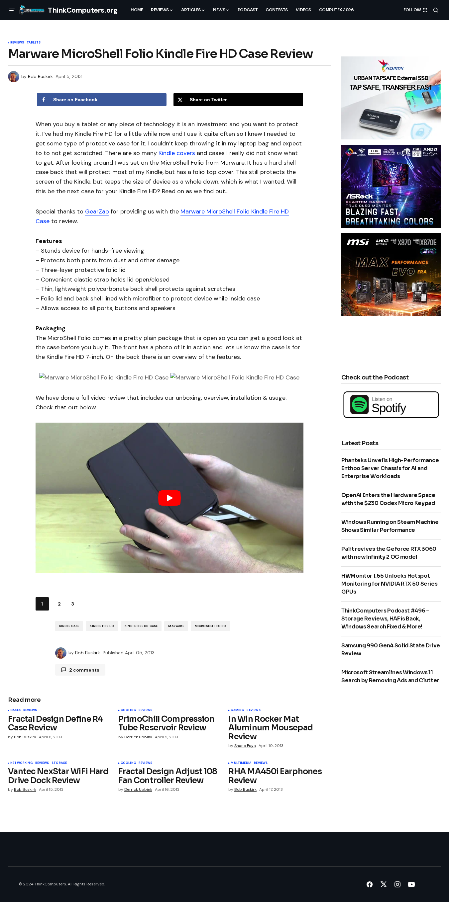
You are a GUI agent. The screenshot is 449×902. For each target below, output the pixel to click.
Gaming (237, 710)
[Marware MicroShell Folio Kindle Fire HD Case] (103, 377)
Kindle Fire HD (102, 626)
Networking (21, 763)
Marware (176, 626)
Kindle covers (177, 153)
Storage (59, 763)
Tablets (34, 42)
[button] (12, 10)
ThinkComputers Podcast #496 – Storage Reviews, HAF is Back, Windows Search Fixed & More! (385, 618)
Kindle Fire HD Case (141, 626)
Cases (15, 710)
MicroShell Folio (210, 626)
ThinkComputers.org (82, 10)
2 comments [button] (84, 670)
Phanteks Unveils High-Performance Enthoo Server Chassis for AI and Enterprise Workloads (390, 468)
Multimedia (241, 763)
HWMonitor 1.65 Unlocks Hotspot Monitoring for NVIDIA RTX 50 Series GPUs (389, 583)
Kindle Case (69, 626)
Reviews (17, 42)
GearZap (97, 211)
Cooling (128, 710)
